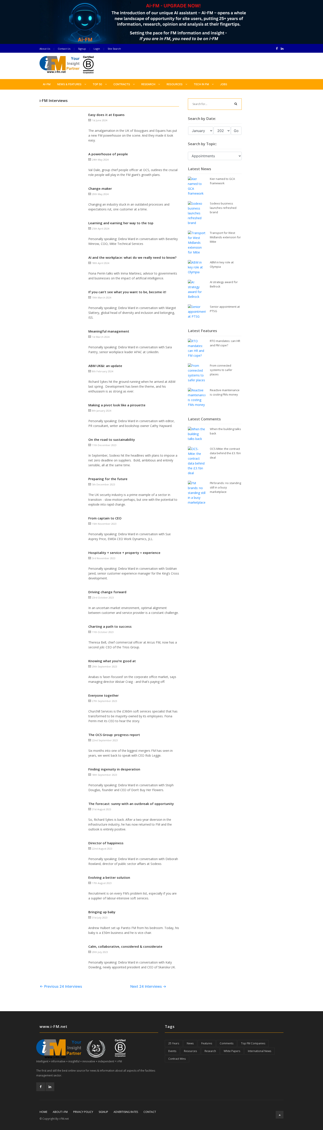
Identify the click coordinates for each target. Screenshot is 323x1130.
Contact (149, 1112)
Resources (175, 84)
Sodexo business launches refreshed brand (223, 207)
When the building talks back (225, 431)
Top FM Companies (253, 1043)
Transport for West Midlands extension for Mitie (225, 237)
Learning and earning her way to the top (120, 223)
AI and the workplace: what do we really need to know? (132, 257)
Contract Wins (177, 1059)
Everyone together (103, 695)
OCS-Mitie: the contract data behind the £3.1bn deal (225, 453)
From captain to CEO (105, 518)
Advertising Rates (126, 1112)
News (190, 1043)
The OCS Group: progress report (114, 734)
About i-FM (60, 1112)
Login (97, 48)
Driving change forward (107, 592)
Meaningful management (117, 331)
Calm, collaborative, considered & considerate (125, 946)
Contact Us (64, 48)
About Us (45, 48)
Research (148, 84)
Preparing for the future (107, 479)
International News (259, 1051)
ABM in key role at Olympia (222, 264)
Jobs (223, 84)
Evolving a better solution (109, 877)
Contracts (122, 84)
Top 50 (98, 84)
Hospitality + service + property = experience (124, 552)
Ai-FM (47, 84)
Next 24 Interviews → (148, 986)
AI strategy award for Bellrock (224, 284)
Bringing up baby (101, 912)
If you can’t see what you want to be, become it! (127, 292)
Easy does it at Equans (106, 114)
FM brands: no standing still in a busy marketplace (225, 487)
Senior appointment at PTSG (225, 309)
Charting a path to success (110, 626)
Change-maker (100, 188)
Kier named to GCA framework (222, 181)
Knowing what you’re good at (112, 661)
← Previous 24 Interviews (61, 986)
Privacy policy (83, 1112)
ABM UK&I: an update (105, 365)
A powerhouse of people (108, 154)
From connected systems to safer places (221, 369)
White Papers (232, 1051)
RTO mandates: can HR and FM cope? (225, 343)
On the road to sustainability (111, 439)
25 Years (173, 1043)
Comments (226, 1043)
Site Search (114, 48)
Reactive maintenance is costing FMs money (225, 392)
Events (172, 1051)
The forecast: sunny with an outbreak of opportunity (131, 803)
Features (206, 1043)
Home (43, 1112)
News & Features (69, 84)
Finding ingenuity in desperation (114, 769)
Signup (82, 48)
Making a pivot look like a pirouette (116, 405)
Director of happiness (105, 843)
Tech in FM (202, 84)
